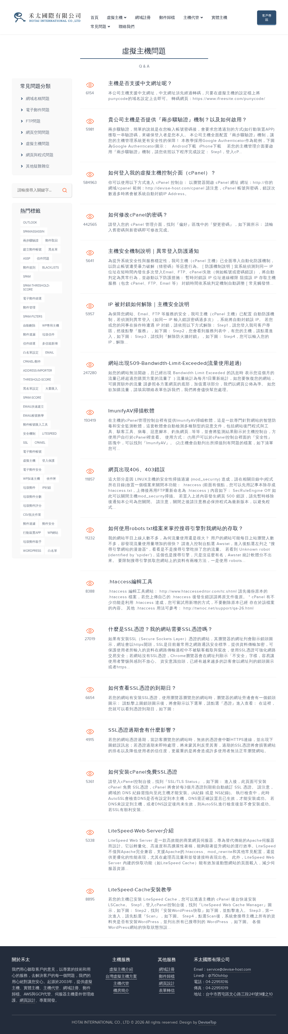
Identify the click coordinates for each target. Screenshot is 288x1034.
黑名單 (53, 249)
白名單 (52, 551)
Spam (27, 276)
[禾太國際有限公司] (47, 17)
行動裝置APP (32, 533)
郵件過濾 (29, 524)
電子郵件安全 (32, 470)
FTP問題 (33, 121)
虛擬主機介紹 (121, 969)
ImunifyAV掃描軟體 (131, 411)
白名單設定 (31, 352)
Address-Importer (37, 370)
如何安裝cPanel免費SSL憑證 (142, 772)
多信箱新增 (50, 343)
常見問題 (98, 26)
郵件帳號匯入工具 (35, 424)
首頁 (94, 17)
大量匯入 (51, 388)
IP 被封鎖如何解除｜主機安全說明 (149, 304)
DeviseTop (207, 1022)
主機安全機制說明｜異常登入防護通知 (153, 251)
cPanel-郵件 (32, 361)
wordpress (32, 551)
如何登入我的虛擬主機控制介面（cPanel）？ (162, 173)
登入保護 (48, 461)
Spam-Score (32, 397)
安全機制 (29, 434)
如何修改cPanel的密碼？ (138, 215)
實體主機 (219, 17)
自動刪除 (29, 325)
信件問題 (43, 258)
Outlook (30, 222)
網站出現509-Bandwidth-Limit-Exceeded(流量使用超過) (174, 363)
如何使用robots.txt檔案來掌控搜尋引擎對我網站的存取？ (176, 528)
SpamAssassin (33, 231)
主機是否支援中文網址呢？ (140, 83)
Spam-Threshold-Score (36, 287)
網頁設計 (27, 1000)
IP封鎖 (46, 488)
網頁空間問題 (38, 132)
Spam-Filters (32, 316)
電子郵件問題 (38, 110)
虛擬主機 (115, 17)
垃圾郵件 (29, 488)
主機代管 (191, 17)
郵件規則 (29, 267)
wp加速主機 (31, 479)
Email (49, 352)
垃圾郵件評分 (32, 506)
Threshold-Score (37, 379)
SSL (25, 443)
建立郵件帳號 (32, 249)
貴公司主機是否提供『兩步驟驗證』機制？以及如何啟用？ (177, 119)
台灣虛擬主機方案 (121, 976)
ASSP (26, 258)
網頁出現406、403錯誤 (136, 469)
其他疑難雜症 (38, 166)
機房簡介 (121, 990)
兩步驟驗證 (31, 240)
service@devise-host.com (229, 969)
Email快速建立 (33, 406)
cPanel (40, 443)
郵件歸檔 (167, 17)
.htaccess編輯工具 (130, 581)
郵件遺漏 (29, 334)
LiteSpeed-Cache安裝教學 (140, 889)
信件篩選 (29, 343)
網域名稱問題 (38, 99)
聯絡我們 (126, 26)
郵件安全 (48, 524)
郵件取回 (51, 240)
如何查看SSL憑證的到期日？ (142, 688)
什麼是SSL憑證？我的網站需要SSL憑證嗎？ (160, 629)
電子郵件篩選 (32, 298)
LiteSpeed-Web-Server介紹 (141, 831)
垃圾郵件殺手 (32, 542)
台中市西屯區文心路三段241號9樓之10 (239, 994)
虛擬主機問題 (38, 144)
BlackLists (50, 267)
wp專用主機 (50, 325)
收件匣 (51, 479)
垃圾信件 (48, 334)
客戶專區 (266, 18)
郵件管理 (29, 307)
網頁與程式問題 (39, 155)
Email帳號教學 (33, 415)
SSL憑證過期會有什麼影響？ (142, 730)
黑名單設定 (31, 388)
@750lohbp (218, 975)
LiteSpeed (49, 434)
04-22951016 (217, 982)
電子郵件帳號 (32, 452)
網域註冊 (143, 17)
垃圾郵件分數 (32, 497)
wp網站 (53, 533)
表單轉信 (167, 990)
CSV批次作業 (32, 515)
